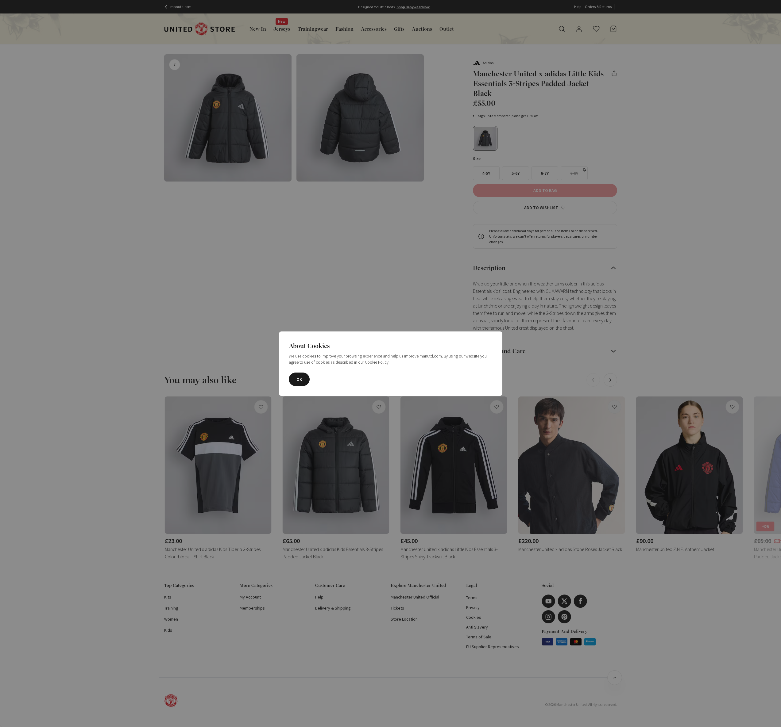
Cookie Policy (377, 362)
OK (299, 379)
